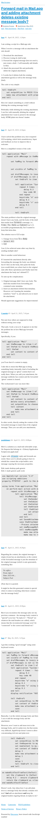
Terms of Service (7, 809)
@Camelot (14, 456)
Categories (12, 805)
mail (2, 28)
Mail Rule (21, 28)
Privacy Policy (21, 809)
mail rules (28, 28)
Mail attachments (10, 28)
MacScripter (5, 2)
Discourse (14, 814)
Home (3, 805)
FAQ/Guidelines (24, 805)
